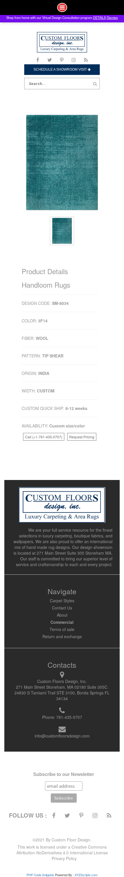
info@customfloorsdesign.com (62, 736)
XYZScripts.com (86, 874)
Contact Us (62, 608)
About (62, 615)
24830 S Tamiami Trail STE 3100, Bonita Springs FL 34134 (62, 695)
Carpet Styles (62, 600)
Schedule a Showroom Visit (60, 69)
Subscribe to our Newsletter (63, 774)
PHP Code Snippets (40, 874)
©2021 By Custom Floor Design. (62, 840)
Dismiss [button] (112, 17)
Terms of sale (62, 629)
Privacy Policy (64, 858)
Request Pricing (81, 436)
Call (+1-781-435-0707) (43, 436)
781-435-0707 (69, 717)
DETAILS (99, 17)
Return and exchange (62, 636)
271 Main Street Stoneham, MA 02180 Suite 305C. (62, 687)
